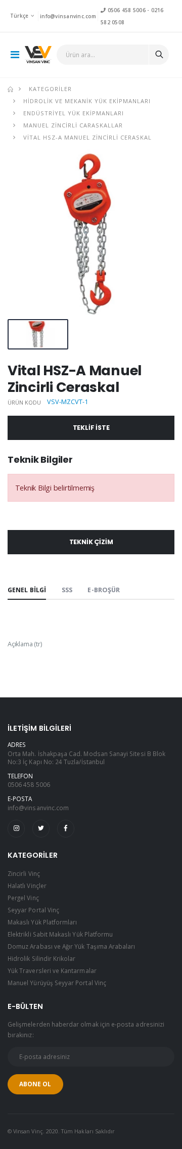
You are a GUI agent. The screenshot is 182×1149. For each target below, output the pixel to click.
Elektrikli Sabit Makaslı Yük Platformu (60, 934)
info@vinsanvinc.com (68, 16)
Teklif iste (91, 427)
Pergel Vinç (23, 898)
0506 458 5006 (125, 10)
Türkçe (19, 15)
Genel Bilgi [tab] (27, 590)
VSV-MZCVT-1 (67, 401)
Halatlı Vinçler (27, 885)
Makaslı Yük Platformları (42, 922)
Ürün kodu (24, 402)
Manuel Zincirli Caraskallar (73, 125)
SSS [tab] (67, 590)
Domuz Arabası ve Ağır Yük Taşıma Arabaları (71, 946)
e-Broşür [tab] (103, 590)
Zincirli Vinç (24, 873)
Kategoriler (50, 89)
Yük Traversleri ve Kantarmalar (52, 970)
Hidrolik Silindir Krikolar (42, 958)
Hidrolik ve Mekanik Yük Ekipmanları (87, 101)
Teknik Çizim (91, 542)
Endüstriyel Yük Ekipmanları (73, 113)
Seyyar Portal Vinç (33, 910)
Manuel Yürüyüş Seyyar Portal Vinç (57, 983)
